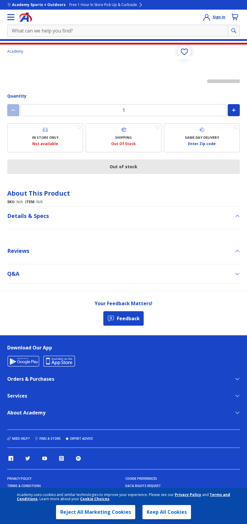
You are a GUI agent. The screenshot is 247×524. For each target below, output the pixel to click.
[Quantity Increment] (234, 110)
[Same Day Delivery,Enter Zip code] (201, 138)
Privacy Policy (188, 494)
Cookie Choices (94, 499)
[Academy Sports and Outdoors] (25, 17)
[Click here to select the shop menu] (10, 17)
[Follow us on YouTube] (44, 458)
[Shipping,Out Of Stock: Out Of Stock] (123, 138)
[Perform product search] (234, 31)
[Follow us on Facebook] (10, 458)
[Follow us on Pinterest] (78, 458)
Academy (15, 51)
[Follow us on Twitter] (27, 458)
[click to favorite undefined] (184, 51)
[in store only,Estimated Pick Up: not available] (45, 138)
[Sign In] (206, 17)
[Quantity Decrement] (13, 110)
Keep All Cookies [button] (167, 512)
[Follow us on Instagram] (61, 458)
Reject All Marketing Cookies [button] (95, 512)
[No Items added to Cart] (235, 17)
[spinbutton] (123, 110)
